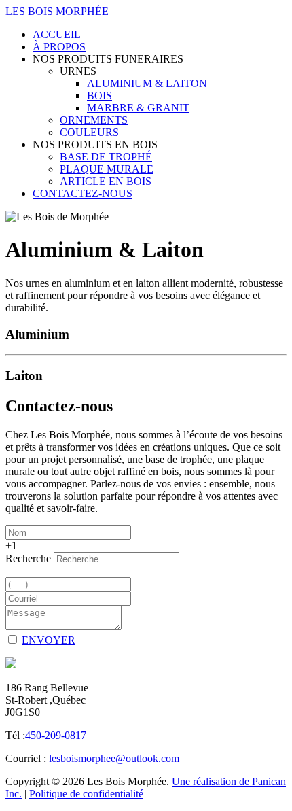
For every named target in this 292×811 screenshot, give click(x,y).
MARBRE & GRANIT (138, 108)
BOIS (99, 95)
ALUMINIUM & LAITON (147, 83)
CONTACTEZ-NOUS (82, 193)
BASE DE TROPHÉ (106, 156)
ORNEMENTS (94, 120)
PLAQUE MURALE (106, 169)
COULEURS (89, 132)
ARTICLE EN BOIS (105, 181)
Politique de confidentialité (86, 793)
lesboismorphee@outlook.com (114, 758)
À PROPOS (59, 46)
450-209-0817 (55, 735)
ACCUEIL (57, 34)
